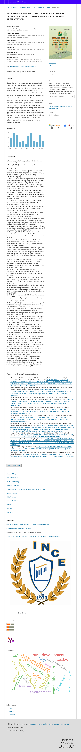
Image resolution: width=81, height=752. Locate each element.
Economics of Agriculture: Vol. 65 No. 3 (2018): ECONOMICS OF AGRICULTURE (35, 437)
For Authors (10, 711)
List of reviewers (12, 497)
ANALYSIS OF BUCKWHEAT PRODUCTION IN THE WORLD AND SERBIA (38, 410)
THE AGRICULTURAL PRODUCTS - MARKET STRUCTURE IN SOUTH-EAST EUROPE (47, 435)
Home (8, 7)
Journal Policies (12, 493)
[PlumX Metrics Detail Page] (10, 640)
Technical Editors (12, 501)
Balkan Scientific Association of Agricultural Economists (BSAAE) (28, 524)
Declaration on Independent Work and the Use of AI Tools (26, 489)
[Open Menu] (6, 2)
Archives (15, 7)
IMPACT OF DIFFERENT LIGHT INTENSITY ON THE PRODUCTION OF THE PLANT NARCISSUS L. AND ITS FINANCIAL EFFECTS (41, 401)
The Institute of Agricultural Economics (20, 528)
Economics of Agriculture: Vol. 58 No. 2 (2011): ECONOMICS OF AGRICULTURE (48, 457)
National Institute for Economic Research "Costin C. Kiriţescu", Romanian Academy (34, 536)
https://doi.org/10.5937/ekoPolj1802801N (23, 67)
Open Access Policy (13, 482)
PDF (53, 65)
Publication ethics (12, 478)
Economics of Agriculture (17, 2)
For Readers (10, 708)
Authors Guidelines (13, 485)
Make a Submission (14, 465)
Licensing (10, 512)
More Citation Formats (57, 97)
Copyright (10, 508)
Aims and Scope (12, 474)
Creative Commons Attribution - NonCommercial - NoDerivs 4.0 (48, 724)
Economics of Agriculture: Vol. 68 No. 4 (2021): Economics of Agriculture (39, 431)
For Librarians (11, 714)
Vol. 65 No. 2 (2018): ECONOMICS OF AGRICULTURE (35, 7)
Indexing (9, 505)
